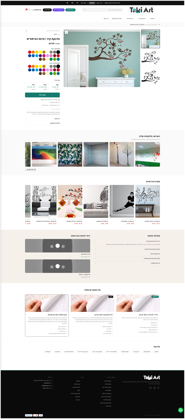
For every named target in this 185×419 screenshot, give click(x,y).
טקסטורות (47, 352)
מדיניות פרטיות (76, 387)
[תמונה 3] (150, 77)
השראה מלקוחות (117, 19)
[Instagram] (154, 387)
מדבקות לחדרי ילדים (106, 397)
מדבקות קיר (141, 19)
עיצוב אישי (130, 19)
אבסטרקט (57, 352)
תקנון (78, 390)
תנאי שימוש (77, 384)
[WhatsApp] (150, 387)
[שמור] (26, 30)
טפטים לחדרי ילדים (111, 352)
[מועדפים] (29, 10)
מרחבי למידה (47, 10)
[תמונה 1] (150, 38)
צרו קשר (78, 400)
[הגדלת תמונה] (66, 32)
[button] (147, 154)
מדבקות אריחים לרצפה (105, 403)
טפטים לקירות (107, 381)
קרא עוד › (34, 114)
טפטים (152, 19)
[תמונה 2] (150, 58)
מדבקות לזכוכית (107, 400)
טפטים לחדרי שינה (97, 352)
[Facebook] (158, 387)
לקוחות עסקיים (70, 10)
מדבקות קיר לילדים (83, 352)
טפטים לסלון (147, 352)
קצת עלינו (77, 397)
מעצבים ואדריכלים (58, 10)
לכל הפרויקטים (31, 169)
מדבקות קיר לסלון (106, 393)
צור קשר (105, 19)
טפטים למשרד (125, 352)
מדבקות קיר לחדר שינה (151, 25)
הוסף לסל (42, 95)
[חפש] (84, 10)
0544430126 (37, 10)
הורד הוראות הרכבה (85, 257)
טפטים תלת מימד (68, 352)
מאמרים (78, 381)
